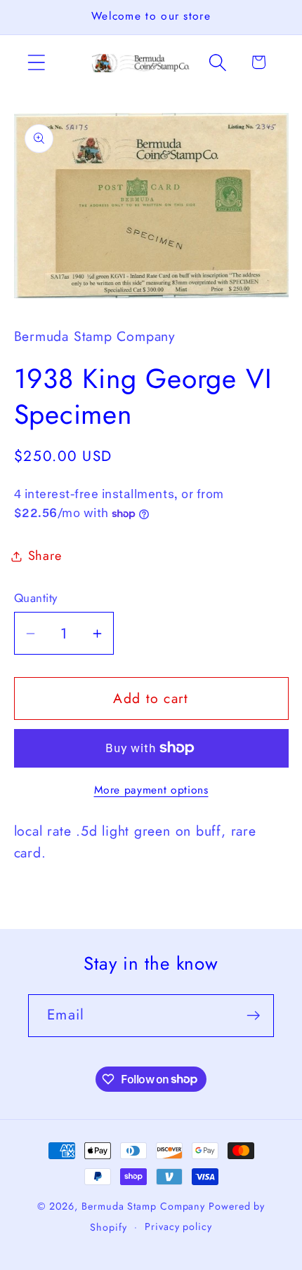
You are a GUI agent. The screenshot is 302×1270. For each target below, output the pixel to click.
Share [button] (45, 556)
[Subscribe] (253, 1015)
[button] (36, 62)
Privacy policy (178, 1226)
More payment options (151, 790)
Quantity (36, 598)
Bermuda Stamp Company (143, 1206)
